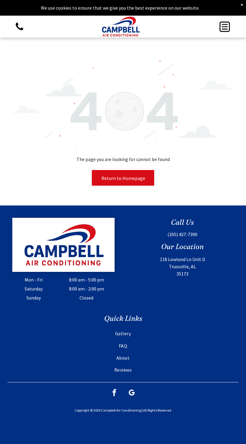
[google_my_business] (131, 393)
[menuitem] (123, 333)
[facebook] (114, 393)
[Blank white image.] (19, 30)
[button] (224, 26)
